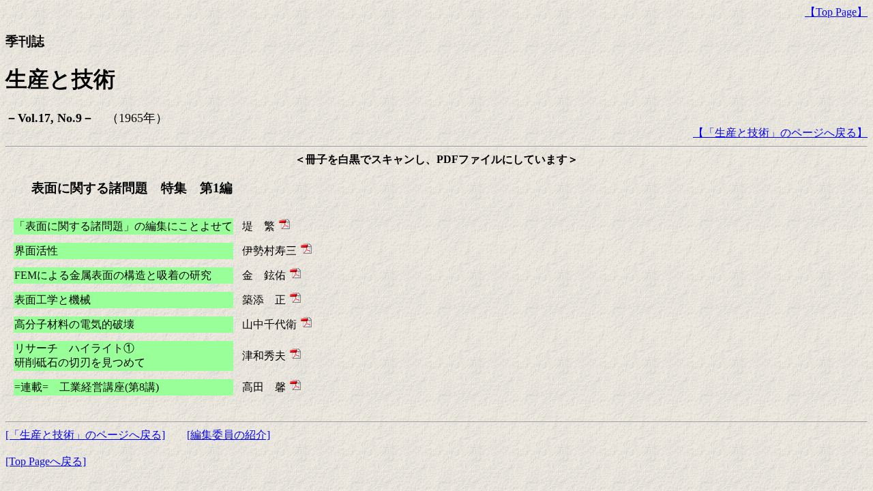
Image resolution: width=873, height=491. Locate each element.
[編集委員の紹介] (228, 435)
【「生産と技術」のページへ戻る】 (780, 132)
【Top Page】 (836, 12)
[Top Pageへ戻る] (45, 461)
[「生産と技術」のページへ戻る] (85, 435)
